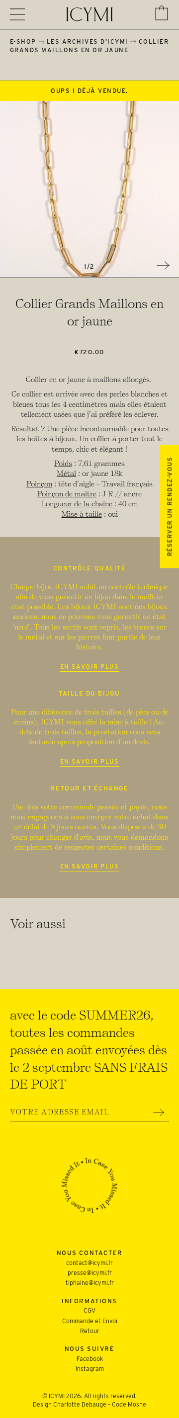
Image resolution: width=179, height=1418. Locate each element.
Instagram (90, 1368)
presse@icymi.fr (90, 1272)
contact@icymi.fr (89, 1262)
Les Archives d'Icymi (87, 41)
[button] (161, 12)
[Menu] (17, 14)
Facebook (90, 1358)
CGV (89, 1310)
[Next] (163, 265)
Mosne (137, 1404)
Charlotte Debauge (79, 1404)
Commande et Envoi (89, 1321)
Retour (89, 1331)
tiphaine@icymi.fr (90, 1282)
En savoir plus (89, 666)
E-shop (23, 41)
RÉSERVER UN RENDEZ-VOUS (169, 506)
